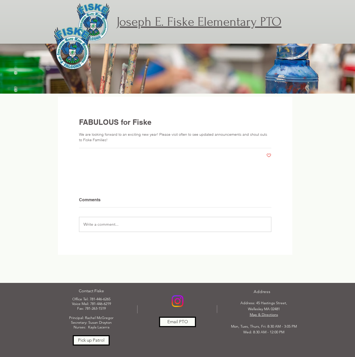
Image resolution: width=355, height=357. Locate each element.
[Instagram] (177, 301)
